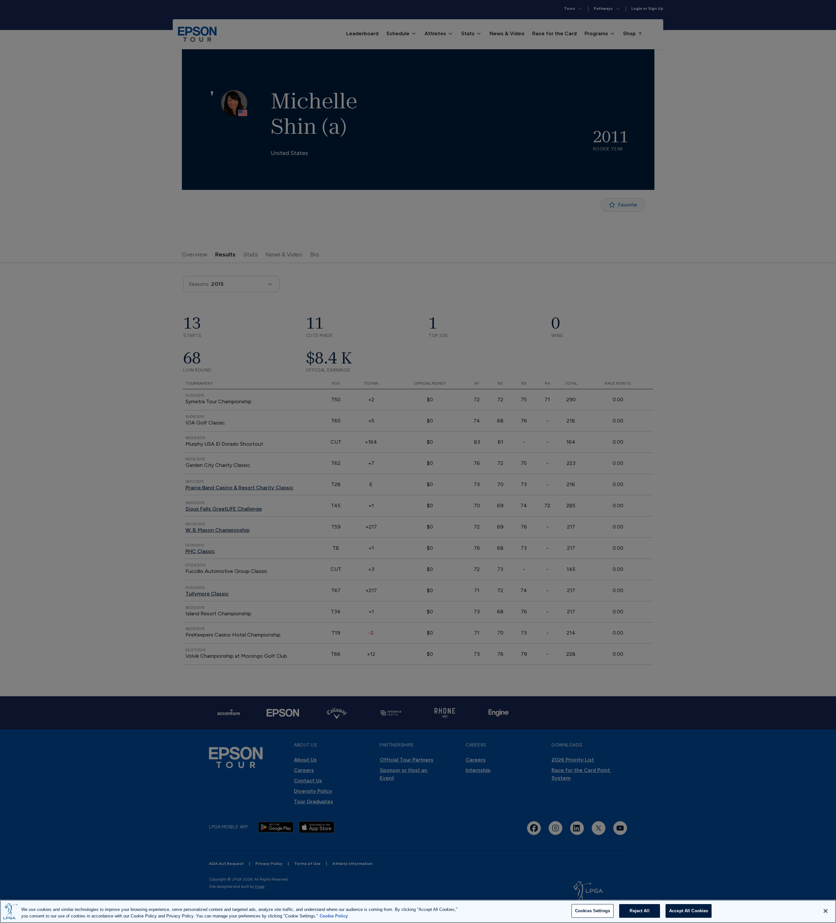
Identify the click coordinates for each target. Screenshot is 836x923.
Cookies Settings (592, 910)
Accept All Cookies (688, 910)
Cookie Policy (334, 916)
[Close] (825, 911)
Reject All (639, 910)
